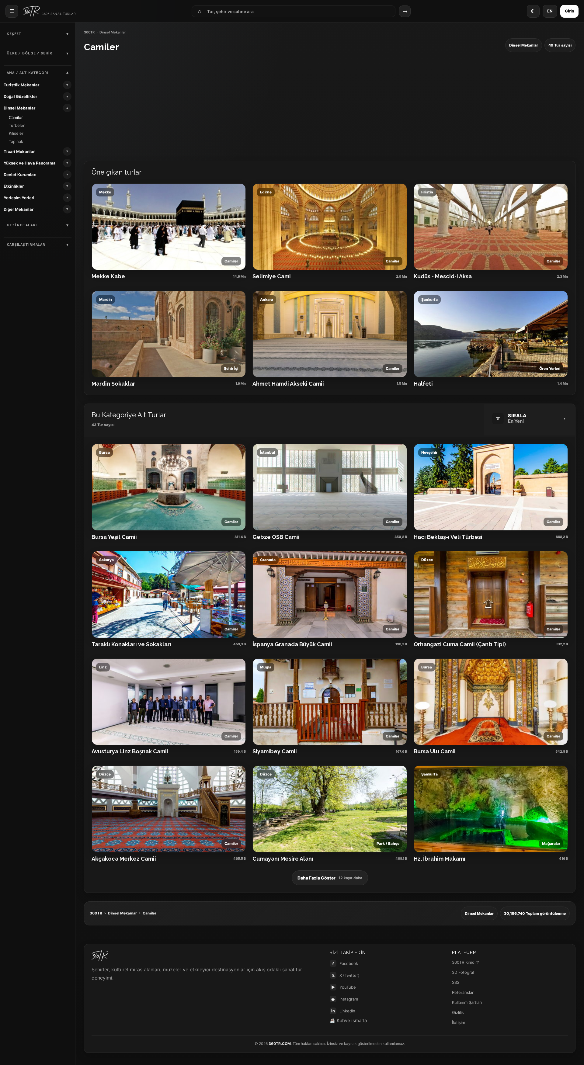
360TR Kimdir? (465, 962)
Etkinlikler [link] (14, 186)
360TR (89, 32)
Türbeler (17, 125)
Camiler (16, 117)
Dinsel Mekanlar (122, 913)
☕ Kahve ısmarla (348, 1020)
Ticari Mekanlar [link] (19, 151)
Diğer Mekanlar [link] (18, 209)
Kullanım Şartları (467, 1002)
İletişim (458, 1022)
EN (550, 11)
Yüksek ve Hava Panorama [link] (30, 163)
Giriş (569, 11)
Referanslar (463, 992)
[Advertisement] (329, 106)
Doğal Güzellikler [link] (20, 96)
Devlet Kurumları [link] (20, 174)
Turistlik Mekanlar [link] (21, 84)
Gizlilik (458, 1012)
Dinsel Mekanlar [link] (19, 108)
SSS (455, 982)
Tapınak (16, 141)
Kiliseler (16, 133)
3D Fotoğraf (463, 972)
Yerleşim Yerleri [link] (19, 197)
